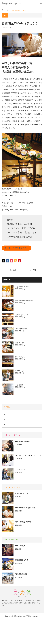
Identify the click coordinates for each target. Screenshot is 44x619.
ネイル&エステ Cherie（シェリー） (28, 455)
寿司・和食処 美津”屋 (23, 522)
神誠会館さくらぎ (21, 560)
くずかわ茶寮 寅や (22, 287)
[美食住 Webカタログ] (11, 3)
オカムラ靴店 (20, 546)
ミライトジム (20, 469)
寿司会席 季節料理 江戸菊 (24, 301)
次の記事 (33, 270)
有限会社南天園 (21, 574)
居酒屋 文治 (19, 343)
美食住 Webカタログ (20, 616)
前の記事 (13, 270)
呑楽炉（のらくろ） (22, 315)
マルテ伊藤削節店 (21, 329)
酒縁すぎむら (20, 357)
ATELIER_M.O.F (21, 371)
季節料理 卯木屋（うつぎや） (26, 508)
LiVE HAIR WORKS (22, 441)
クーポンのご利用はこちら (17, 248)
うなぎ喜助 (19, 385)
